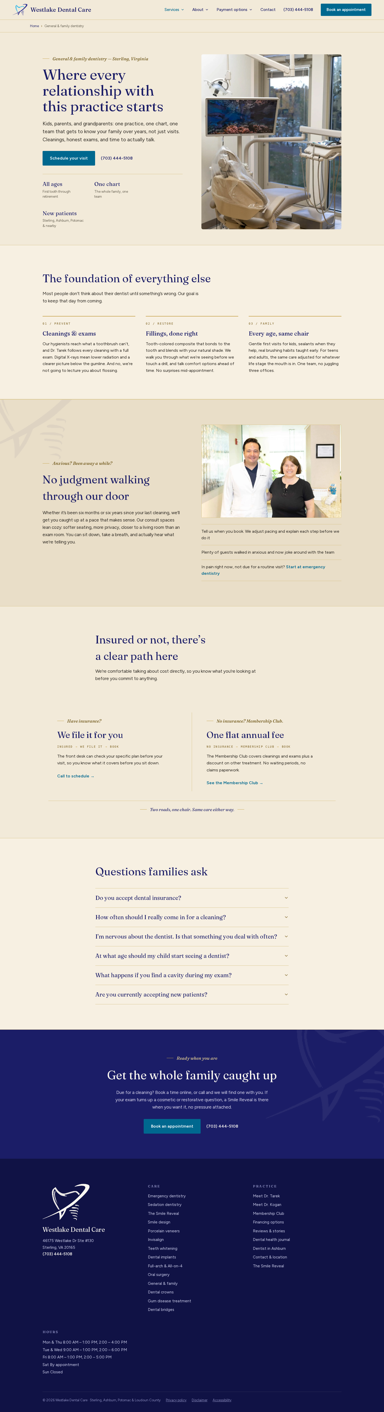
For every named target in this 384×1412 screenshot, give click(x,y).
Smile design (159, 1222)
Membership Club (268, 1213)
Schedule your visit (69, 158)
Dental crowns (161, 1292)
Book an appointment (346, 9)
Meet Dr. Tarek (266, 1196)
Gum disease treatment (169, 1301)
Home (34, 26)
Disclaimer (199, 1400)
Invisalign (156, 1239)
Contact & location (270, 1257)
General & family (163, 1283)
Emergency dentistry (167, 1196)
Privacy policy (176, 1400)
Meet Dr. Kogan (267, 1204)
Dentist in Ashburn (269, 1248)
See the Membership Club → (235, 782)
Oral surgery (159, 1274)
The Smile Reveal (163, 1213)
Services (172, 9)
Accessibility (222, 1400)
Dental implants (162, 1257)
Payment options (232, 9)
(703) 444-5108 (298, 9)
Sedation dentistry (165, 1204)
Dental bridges (161, 1309)
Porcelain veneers (164, 1231)
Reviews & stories (269, 1231)
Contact (268, 9)
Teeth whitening (162, 1248)
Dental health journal (271, 1239)
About (197, 9)
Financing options (268, 1222)
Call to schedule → (76, 776)
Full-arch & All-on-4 (165, 1266)
